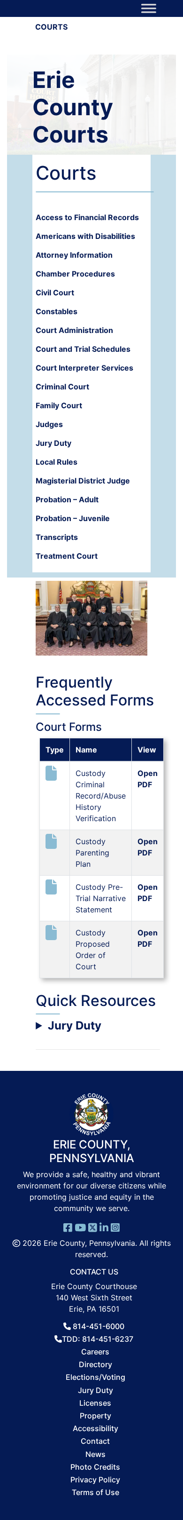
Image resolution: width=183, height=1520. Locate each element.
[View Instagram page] (115, 1227)
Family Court (59, 405)
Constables (56, 311)
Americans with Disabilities (85, 236)
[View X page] (92, 1227)
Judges (49, 424)
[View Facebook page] (67, 1227)
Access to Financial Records (87, 217)
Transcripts (57, 537)
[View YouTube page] (80, 1227)
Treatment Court (67, 556)
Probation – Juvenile (73, 518)
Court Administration (74, 330)
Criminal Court (62, 386)
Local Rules (56, 462)
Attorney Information (74, 255)
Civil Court (55, 292)
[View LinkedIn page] (103, 1227)
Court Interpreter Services (84, 367)
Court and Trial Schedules (83, 349)
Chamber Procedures (75, 273)
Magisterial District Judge (83, 480)
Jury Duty (53, 443)
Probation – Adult (67, 499)
